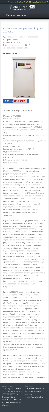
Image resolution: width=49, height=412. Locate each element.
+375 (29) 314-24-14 (22, 2)
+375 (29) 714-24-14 (40, 2)
